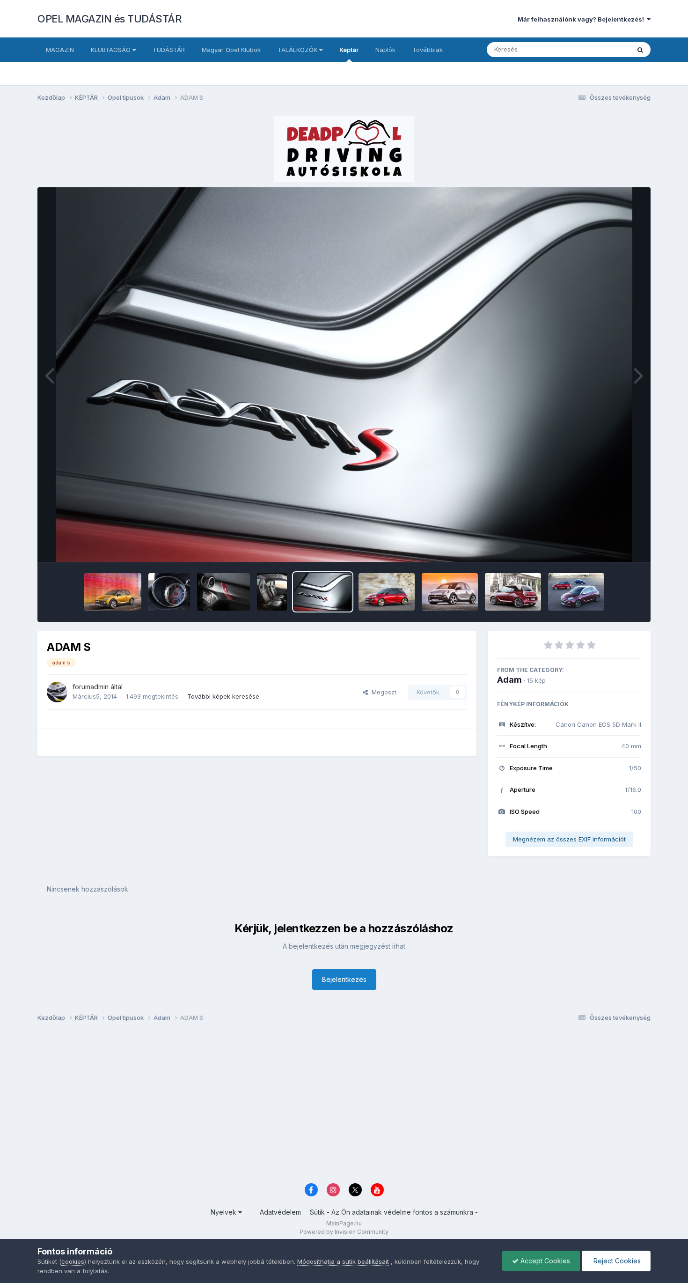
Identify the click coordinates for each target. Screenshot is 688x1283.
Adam (509, 680)
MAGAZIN (60, 49)
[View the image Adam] (513, 592)
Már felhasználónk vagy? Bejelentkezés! (582, 19)
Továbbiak (427, 49)
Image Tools (611, 545)
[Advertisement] (318, 1105)
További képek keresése (223, 696)
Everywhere (601, 49)
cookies (72, 1261)
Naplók (385, 49)
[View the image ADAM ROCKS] (112, 592)
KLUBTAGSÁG (111, 49)
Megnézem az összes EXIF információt (569, 839)
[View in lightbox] (344, 374)
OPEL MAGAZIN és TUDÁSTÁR (109, 19)
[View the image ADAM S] (169, 592)
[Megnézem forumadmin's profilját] (57, 692)
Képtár (349, 49)
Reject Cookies (616, 1261)
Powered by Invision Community (344, 1231)
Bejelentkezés (344, 979)
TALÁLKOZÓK (298, 49)
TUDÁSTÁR (169, 49)
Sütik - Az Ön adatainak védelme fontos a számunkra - (394, 1212)
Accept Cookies (544, 1261)
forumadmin (91, 687)
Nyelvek (224, 1212)
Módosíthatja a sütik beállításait (343, 1261)
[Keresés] (640, 49)
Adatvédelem (280, 1212)
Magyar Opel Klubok (231, 49)
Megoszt (382, 692)
